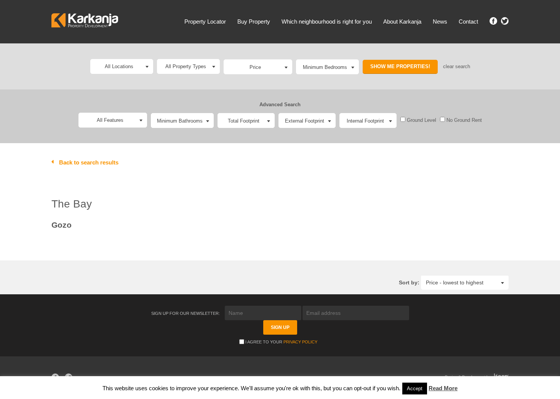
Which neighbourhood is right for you (327, 21)
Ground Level (420, 120)
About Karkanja (402, 21)
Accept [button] (414, 388)
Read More (443, 388)
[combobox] (258, 66)
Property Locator (205, 21)
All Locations (119, 66)
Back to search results (88, 162)
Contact (468, 21)
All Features (110, 120)
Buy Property (253, 21)
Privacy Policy (300, 342)
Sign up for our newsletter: (186, 313)
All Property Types (185, 66)
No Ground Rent (463, 120)
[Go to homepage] (84, 21)
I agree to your (281, 342)
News (440, 21)
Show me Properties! (400, 66)
